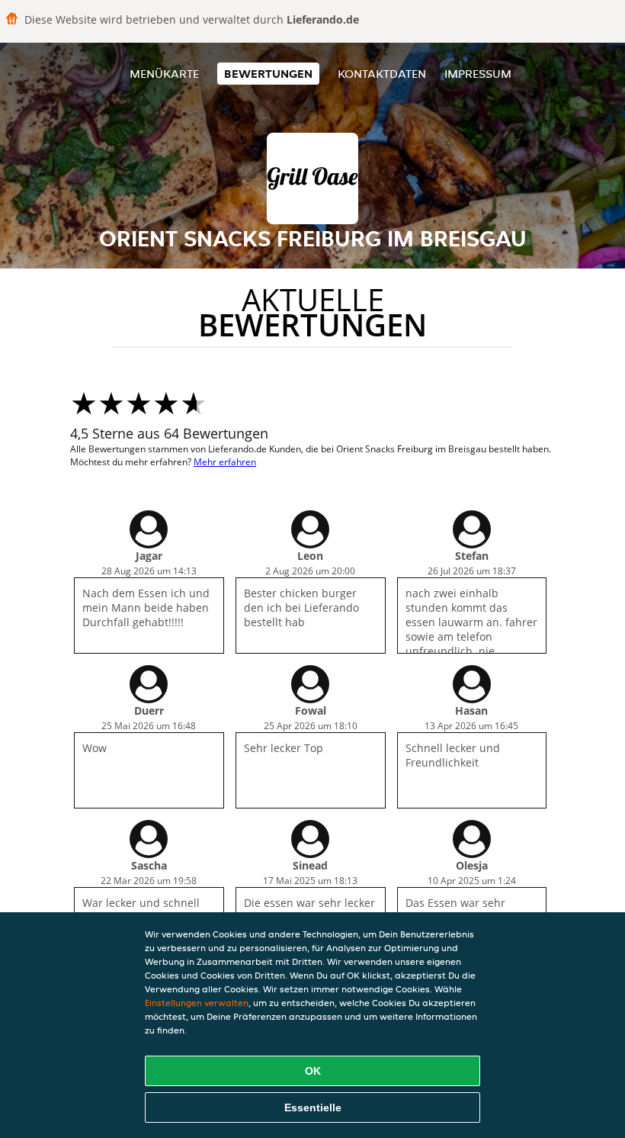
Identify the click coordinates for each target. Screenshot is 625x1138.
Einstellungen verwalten (196, 1002)
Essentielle (312, 1107)
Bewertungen (268, 74)
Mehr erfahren (225, 461)
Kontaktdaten (382, 74)
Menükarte (164, 74)
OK (313, 1071)
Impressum (477, 74)
